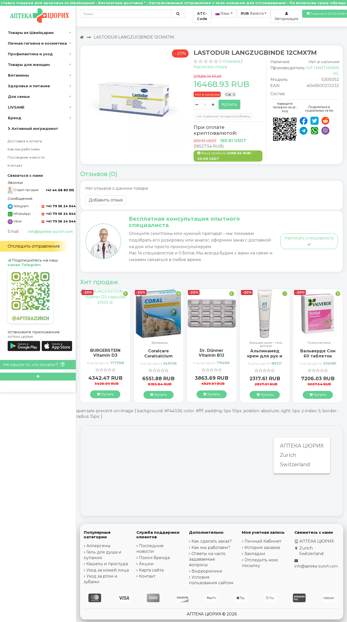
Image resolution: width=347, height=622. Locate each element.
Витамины (18, 75)
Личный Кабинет (262, 541)
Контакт (15, 165)
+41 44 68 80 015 (60, 190)
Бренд (14, 118)
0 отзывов (229, 61)
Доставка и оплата (25, 141)
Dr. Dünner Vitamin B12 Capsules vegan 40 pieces (211, 358)
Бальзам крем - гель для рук (266, 344)
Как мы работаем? (211, 547)
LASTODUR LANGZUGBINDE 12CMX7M (134, 37)
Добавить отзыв (106, 200)
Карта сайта (151, 570)
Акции (146, 563)
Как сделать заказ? (212, 541)
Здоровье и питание (29, 86)
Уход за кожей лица (107, 570)
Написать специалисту (309, 238)
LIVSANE (16, 107)
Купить (229, 104)
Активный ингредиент (34, 128)
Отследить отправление (34, 246)
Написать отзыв (210, 66)
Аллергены (98, 545)
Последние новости (26, 157)
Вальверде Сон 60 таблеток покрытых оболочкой (318, 358)
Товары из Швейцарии (31, 32)
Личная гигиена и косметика (37, 43)
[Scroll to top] (38, 377)
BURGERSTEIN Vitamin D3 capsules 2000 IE (105, 355)
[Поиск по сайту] (178, 13)
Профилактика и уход (30, 54)
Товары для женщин (29, 64)
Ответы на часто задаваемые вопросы (207, 559)
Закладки (254, 553)
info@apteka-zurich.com (50, 231)
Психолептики (319, 342)
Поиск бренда (154, 557)
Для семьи (19, 96)
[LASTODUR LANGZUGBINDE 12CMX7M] (135, 101)
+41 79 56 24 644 (60, 206)
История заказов (262, 547)
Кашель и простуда (107, 563)
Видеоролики (207, 571)
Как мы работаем (24, 149)
